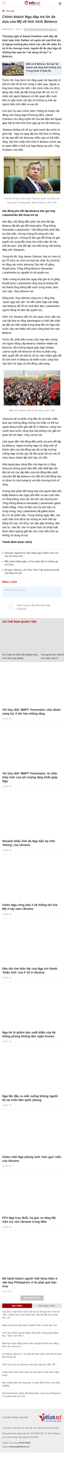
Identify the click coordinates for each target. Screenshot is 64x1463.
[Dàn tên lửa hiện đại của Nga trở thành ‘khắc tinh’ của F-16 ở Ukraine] (32, 944)
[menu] (4, 3)
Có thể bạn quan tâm (19, 621)
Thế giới (10, 11)
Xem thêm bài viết (32, 1298)
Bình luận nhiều (47, 1305)
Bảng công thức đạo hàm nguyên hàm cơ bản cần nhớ (29, 1325)
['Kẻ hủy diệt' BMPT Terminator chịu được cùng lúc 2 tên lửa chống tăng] (32, 685)
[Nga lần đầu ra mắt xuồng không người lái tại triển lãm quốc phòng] (32, 1071)
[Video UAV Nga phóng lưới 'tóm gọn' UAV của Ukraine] (32, 1132)
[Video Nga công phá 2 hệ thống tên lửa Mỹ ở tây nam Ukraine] (32, 880)
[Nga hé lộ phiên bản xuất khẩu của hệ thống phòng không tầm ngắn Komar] (32, 1008)
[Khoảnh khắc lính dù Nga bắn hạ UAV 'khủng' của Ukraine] (32, 816)
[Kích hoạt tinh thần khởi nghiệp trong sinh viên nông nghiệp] (20, 637)
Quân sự (7, 719)
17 (22, 1335)
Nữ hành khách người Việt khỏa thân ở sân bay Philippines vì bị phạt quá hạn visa (29, 1282)
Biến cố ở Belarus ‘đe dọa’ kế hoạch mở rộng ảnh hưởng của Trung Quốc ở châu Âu (43, 67)
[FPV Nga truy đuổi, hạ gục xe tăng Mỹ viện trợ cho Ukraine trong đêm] (32, 1193)
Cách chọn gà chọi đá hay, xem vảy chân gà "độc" (27, 1364)
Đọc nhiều (17, 1305)
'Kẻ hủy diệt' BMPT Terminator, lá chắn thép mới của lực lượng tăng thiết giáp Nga (29, 777)
